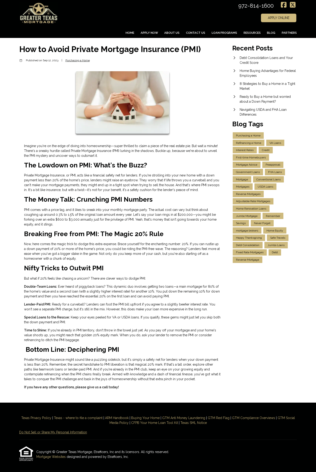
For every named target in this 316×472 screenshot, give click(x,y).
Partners (289, 32)
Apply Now (149, 32)
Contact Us (195, 32)
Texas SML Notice (193, 423)
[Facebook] (284, 5)
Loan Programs (224, 32)
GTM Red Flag (218, 418)
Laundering (196, 418)
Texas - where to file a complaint (78, 418)
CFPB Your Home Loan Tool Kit (154, 423)
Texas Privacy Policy (36, 418)
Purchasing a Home (77, 60)
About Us (172, 32)
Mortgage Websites (51, 457)
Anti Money (178, 418)
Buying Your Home (145, 418)
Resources (252, 32)
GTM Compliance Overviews (253, 418)
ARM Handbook (117, 418)
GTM (166, 418)
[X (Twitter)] (293, 5)
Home (130, 32)
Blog (271, 32)
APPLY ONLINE (278, 18)
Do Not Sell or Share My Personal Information (53, 432)
